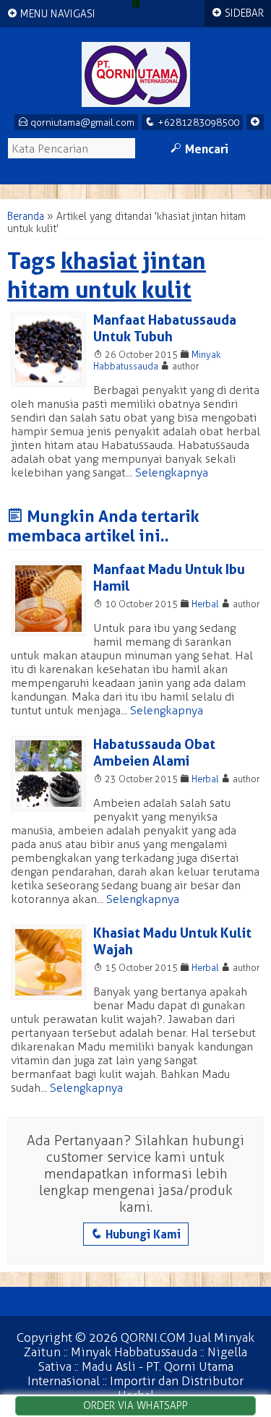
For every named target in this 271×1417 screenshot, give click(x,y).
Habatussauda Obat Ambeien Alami (154, 752)
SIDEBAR (238, 13)
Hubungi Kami (136, 1234)
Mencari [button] (199, 149)
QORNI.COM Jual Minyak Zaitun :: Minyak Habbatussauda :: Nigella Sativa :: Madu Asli (139, 1352)
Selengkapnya (171, 472)
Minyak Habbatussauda (156, 360)
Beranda (25, 216)
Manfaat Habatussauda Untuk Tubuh (164, 328)
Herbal (205, 604)
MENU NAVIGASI (51, 13)
